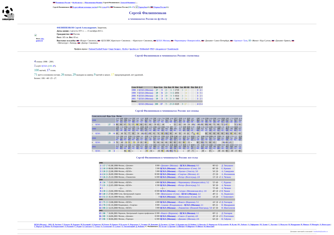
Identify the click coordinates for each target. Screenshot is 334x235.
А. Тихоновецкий (128, 226)
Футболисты (77, 3)
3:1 (154, 122)
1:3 (166, 122)
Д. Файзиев (140, 226)
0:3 (129, 140)
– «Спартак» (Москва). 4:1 (179, 174)
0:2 (125, 140)
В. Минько (305, 224)
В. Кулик (233, 224)
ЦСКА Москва (163, 40)
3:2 (222, 130)
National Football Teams (98, 49)
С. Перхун (38, 226)
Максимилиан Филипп (93, 3)
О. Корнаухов (212, 224)
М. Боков (105, 224)
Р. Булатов (123, 224)
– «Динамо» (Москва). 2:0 (179, 219)
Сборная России (159, 7)
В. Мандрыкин (228, 205)
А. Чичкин (226, 177)
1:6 (222, 148)
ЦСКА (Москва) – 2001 (43, 224)
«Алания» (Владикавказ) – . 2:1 (181, 205)
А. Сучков (116, 226)
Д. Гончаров (226, 202)
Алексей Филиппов (128, 3)
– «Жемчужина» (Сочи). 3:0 (180, 168)
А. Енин (171, 224)
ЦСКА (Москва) (146, 90)
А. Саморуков (227, 171)
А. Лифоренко (253, 224)
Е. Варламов (133, 224)
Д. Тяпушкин (227, 165)
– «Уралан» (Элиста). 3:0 (179, 171)
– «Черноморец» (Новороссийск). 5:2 (184, 182)
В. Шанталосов (228, 208)
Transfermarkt (172, 49)
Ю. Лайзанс (242, 224)
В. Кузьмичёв (223, 224)
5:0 (188, 130)
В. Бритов (114, 224)
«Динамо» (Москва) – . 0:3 (179, 165)
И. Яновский (209, 226)
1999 (134, 93)
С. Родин (78, 226)
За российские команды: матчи (84, 7)
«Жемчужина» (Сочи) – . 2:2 (180, 194)
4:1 (180, 122)
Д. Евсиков (163, 224)
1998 (134, 90)
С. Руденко (226, 182)
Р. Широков (190, 226)
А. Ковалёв (201, 224)
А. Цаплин (171, 226)
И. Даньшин (153, 224)
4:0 (218, 122)
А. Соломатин (106, 226)
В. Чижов (225, 191)
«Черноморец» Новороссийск (187, 40)
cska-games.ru (40, 40)
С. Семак (96, 226)
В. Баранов (75, 224)
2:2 (133, 130)
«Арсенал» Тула (240, 40)
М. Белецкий (85, 224)
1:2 (121, 122)
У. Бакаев (66, 224)
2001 (134, 99)
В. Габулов (226, 219)
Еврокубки (142, 7)
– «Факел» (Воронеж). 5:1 (179, 202)
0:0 (133, 122)
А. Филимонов (228, 174)
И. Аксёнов (57, 224)
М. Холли (162, 226)
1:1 (117, 122)
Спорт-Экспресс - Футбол (118, 49)
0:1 (162, 122)
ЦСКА (44, 66)
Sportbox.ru (134, 49)
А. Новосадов (325, 224)
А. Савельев (87, 226)
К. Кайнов (192, 224)
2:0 (210, 122)
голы (104, 7)
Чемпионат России (63, 3)
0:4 (198, 130)
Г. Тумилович (227, 197)
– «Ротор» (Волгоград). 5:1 (180, 185)
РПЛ (152, 49)
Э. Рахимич (69, 226)
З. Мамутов (283, 224)
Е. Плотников (227, 216)
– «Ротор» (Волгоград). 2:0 (180, 177)
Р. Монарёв (314, 224)
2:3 (214, 148)
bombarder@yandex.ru (321, 231)
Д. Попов (46, 226)
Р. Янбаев (199, 226)
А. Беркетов (96, 224)
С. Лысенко (273, 224)
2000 (134, 96)
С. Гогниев (143, 224)
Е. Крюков (226, 168)
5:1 (146, 130)
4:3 (240, 140)
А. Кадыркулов (181, 224)
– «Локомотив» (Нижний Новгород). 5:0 (186, 208)
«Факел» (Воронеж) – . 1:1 (179, 213)
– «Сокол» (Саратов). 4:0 (179, 216)
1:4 (158, 140)
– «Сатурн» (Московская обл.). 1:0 (183, 191)
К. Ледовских (227, 194)
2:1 (137, 122)
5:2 (141, 130)
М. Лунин (263, 224)
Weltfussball (144, 49)
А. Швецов (180, 226)
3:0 (146, 122)
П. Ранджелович (57, 226)
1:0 (184, 122)
